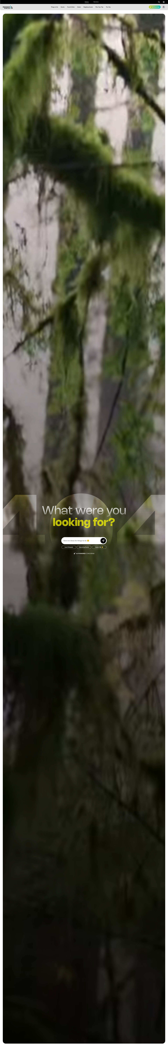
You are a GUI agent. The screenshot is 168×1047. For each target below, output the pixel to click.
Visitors (87, 1)
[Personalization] (163, 7)
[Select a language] (164, 2)
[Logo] (8, 7)
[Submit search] (159, 2)
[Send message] (103, 540)
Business (96, 1)
